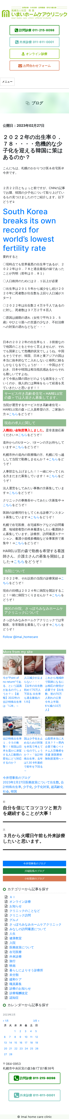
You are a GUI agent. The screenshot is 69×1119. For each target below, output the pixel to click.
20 (5, 1048)
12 (36, 1037)
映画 (12, 965)
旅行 (12, 961)
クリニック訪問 (20, 915)
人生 (12, 933)
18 (31, 1042)
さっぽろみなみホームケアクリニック (35, 924)
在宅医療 (15, 952)
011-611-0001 (37, 42)
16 (21, 1042)
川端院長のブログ (34, 870)
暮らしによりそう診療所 (26, 970)
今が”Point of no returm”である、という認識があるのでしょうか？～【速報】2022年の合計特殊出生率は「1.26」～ (12, 691)
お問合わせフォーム (37, 65)
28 (10, 1054)
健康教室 (15, 938)
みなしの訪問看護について (27, 929)
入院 (12, 943)
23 (21, 1048)
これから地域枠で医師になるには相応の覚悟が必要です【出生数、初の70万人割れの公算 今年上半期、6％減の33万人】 (54, 693)
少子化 (27, 787)
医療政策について (37, 782)
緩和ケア (17, 979)
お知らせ (15, 906)
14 (10, 1042)
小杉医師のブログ (34, 878)
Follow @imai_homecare (20, 637)
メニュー (7, 81)
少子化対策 (41, 787)
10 (26, 1037)
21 (10, 1048)
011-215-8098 (36, 30)
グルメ (14, 920)
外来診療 (15, 956)
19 (36, 1042)
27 (5, 1054)
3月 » (36, 1020)
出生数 (54, 782)
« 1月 (6, 1020)
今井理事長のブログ (16, 778)
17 (26, 1042)
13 (5, 1042)
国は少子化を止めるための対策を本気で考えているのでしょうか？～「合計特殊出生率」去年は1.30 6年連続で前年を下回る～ (33, 754)
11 (31, 1037)
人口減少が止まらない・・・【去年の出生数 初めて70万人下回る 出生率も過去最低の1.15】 (33, 689)
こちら (13, 414)
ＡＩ (12, 897)
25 (31, 1048)
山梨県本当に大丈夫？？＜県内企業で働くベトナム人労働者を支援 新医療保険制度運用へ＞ (54, 748)
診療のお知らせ (20, 988)
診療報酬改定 (18, 993)
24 (26, 1048)
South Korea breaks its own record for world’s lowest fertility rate (29, 230)
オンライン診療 (36, 54)
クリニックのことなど (24, 911)
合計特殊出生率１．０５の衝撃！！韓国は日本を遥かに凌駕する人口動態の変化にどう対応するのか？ (12, 750)
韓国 (14, 791)
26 (36, 1048)
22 (15, 1048)
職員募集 (15, 984)
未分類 (14, 975)
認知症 (14, 997)
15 (15, 1042)
